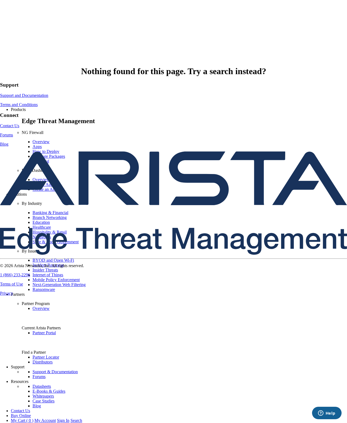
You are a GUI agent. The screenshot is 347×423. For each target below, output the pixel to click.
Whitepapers (43, 396)
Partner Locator (46, 357)
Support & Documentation (55, 371)
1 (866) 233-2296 (15, 275)
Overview (41, 141)
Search (76, 420)
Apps (37, 146)
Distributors (43, 362)
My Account (45, 420)
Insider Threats (45, 270)
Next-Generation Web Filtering (59, 284)
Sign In (63, 420)
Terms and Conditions (19, 104)
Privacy (6, 293)
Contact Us (20, 410)
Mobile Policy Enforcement (56, 279)
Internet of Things (48, 275)
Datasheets (42, 386)
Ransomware (44, 289)
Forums (39, 376)
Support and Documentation (24, 95)
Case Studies (43, 401)
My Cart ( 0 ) (22, 420)
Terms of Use (11, 284)
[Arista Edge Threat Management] (173, 100)
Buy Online (21, 415)
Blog (37, 406)
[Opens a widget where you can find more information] (327, 413)
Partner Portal (44, 332)
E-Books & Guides (49, 391)
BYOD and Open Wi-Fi (53, 260)
